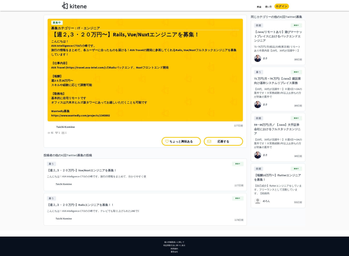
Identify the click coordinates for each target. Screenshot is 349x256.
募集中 (57, 22)
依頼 (258, 25)
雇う (51, 164)
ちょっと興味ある (181, 141)
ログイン (282, 6)
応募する (223, 141)
